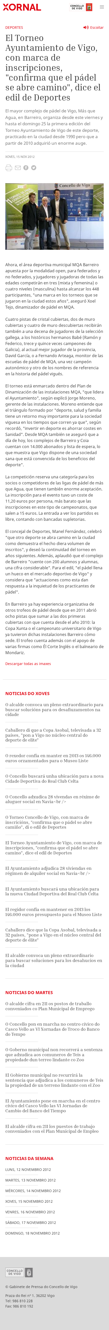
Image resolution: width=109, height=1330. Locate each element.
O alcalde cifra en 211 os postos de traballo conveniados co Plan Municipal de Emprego (50, 1006)
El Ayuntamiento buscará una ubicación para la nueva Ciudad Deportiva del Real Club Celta (52, 891)
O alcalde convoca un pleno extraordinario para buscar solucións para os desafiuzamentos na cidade (54, 709)
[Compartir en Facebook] (25, 168)
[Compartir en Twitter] (33, 168)
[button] (102, 7)
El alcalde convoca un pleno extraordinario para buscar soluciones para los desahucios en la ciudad (53, 960)
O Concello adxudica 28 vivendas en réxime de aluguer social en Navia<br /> (52, 799)
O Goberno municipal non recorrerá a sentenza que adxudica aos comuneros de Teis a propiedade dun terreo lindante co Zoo (54, 1054)
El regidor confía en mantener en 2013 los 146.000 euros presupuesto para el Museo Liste (53, 912)
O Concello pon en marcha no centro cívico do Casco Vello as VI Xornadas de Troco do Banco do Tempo (52, 1029)
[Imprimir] (8, 168)
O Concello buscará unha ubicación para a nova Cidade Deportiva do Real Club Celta (54, 778)
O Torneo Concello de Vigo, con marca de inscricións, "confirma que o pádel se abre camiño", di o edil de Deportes (48, 822)
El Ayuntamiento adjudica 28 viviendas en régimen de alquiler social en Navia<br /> (48, 871)
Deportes (14, 27)
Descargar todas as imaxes (28, 663)
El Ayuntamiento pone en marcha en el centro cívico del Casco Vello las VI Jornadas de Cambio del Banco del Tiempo (52, 1105)
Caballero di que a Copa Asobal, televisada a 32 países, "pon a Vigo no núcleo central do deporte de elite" (53, 735)
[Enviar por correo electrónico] (18, 168)
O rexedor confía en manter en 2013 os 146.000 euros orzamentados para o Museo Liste (53, 758)
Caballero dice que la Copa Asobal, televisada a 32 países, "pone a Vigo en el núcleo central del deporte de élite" (53, 934)
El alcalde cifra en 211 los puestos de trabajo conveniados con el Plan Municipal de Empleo (52, 1129)
